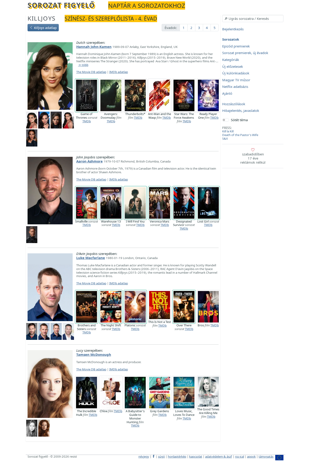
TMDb (86, 121)
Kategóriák (230, 59)
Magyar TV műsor (236, 80)
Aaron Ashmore (89, 161)
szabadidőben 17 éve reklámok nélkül (252, 158)
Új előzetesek (232, 66)
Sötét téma (239, 120)
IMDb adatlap (118, 72)
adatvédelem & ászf (218, 456)
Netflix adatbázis (235, 86)
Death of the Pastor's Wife (240, 135)
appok (251, 456)
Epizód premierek (236, 46)
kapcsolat (195, 456)
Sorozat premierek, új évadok (245, 53)
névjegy (143, 456)
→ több (83, 65)
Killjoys (42, 18)
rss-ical (239, 456)
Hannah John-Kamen (94, 46)
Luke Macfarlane (90, 257)
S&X (225, 138)
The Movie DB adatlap (91, 72)
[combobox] (252, 18)
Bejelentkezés (233, 29)
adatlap (45, 27)
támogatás (266, 456)
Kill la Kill (228, 131)
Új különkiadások (235, 73)
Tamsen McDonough (93, 354)
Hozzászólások (233, 104)
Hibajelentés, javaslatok (240, 110)
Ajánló (227, 93)
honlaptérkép (177, 456)
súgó (161, 456)
